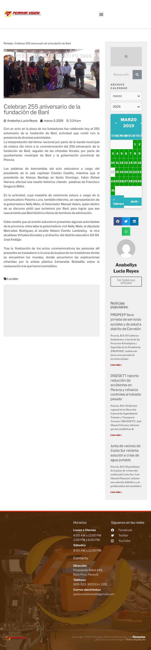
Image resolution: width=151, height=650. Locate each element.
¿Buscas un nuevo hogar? (120, 639)
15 (135, 163)
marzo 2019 (129, 122)
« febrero (118, 202)
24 (113, 181)
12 (121, 163)
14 (130, 163)
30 (139, 181)
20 (126, 172)
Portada (8, 43)
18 (117, 172)
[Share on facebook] (118, 221)
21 (130, 172)
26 (122, 181)
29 (135, 181)
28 (131, 181)
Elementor (139, 636)
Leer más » (116, 364)
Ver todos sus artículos (126, 281)
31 (113, 190)
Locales (12, 278)
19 (121, 172)
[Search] (137, 74)
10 (113, 163)
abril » (135, 201)
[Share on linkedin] (134, 221)
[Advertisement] (51, 310)
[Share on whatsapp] (126, 231)
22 (135, 172)
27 (126, 181)
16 (139, 163)
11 (117, 163)
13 (126, 163)
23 (139, 172)
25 (117, 181)
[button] (101, 14)
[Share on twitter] (126, 221)
